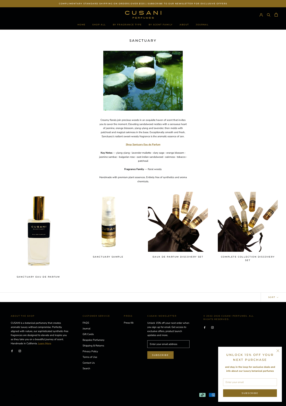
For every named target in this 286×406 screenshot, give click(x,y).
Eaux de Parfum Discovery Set (178, 256)
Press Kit (128, 322)
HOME (81, 24)
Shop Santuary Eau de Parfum (143, 144)
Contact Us (89, 362)
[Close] (277, 350)
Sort (272, 297)
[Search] (268, 14)
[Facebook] (12, 351)
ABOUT (184, 24)
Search (86, 368)
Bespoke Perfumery (93, 340)
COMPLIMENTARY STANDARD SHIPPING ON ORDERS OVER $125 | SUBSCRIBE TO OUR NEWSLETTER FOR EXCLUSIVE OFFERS (143, 3)
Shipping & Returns (93, 345)
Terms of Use (90, 357)
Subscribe (250, 393)
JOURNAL (202, 24)
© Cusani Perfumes (26, 395)
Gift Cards (88, 334)
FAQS (86, 322)
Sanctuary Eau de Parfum (38, 276)
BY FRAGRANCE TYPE (127, 24)
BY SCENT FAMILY (161, 24)
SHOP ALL (99, 24)
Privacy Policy (90, 351)
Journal (86, 328)
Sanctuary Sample (108, 256)
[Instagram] (20, 351)
